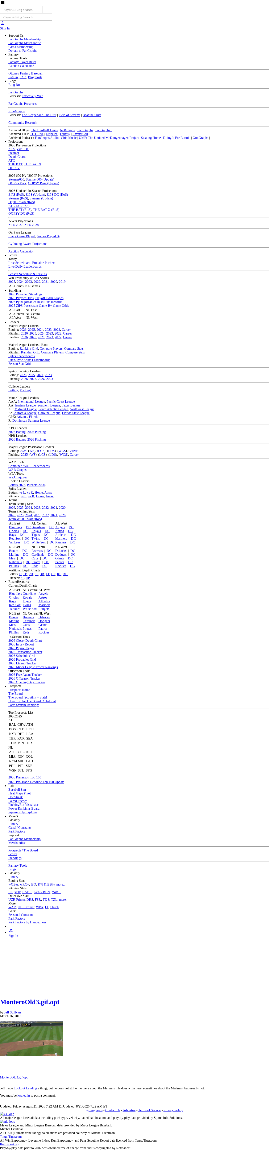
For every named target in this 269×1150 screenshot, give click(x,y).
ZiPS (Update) (35, 194)
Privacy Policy (173, 1110)
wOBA (13, 884)
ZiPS (11, 149)
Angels (60, 527)
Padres (59, 562)
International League (31, 401)
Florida (33, 416)
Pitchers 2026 (36, 485)
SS (36, 574)
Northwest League (82, 409)
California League (25, 413)
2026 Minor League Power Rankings (33, 667)
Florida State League (76, 413)
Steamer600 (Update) (40, 179)
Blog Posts (35, 77)
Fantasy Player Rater (22, 62)
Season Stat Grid (19, 363)
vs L (22, 492)
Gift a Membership (20, 47)
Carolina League (49, 413)
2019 (62, 281)
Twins (36, 538)
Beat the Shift (92, 115)
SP (22, 578)
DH (65, 574)
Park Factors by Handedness (27, 922)
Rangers (60, 542)
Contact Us (112, 1110)
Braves (13, 550)
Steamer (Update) (41, 198)
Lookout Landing (25, 1088)
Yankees (14, 542)
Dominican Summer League (31, 420)
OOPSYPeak (17, 183)
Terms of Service (149, 1110)
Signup (13, 77)
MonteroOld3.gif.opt (29, 1002)
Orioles (14, 531)
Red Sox (15, 538)
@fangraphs (94, 1110)
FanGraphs (15, 92)
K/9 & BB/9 (42, 892)
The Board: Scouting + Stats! (27, 697)
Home (39, 492)
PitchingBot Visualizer (23, 804)
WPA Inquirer (17, 477)
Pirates (36, 562)
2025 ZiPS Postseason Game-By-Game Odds (38, 305)
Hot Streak (15, 797)
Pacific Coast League (61, 401)
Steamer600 (16, 179)
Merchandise (16, 843)
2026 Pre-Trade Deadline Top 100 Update (36, 782)
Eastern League (25, 405)
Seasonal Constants (21, 914)
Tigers (36, 534)
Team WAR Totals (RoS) (25, 519)
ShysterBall (80, 134)
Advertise (129, 1110)
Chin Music (68, 137)
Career (66, 329)
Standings (14, 858)
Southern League (48, 405)
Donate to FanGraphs (22, 50)
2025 (11, 281)
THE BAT (15, 164)
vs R (30, 492)
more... (61, 884)
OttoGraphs (200, 137)
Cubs (35, 558)
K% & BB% (46, 884)
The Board (15, 693)
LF (48, 574)
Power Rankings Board (24, 808)
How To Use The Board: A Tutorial (32, 701)
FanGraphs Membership (24, 39)
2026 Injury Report (21, 644)
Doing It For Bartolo (176, 137)
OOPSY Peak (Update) (43, 183)
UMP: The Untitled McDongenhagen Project (109, 137)
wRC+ (24, 884)
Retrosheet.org (9, 1144)
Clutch (54, 907)
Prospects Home (19, 690)
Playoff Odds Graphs (49, 298)
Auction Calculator (21, 66)
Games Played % (48, 236)
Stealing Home (151, 137)
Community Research (22, 122)
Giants (59, 558)
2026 (23, 329)
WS (31, 451)
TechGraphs (85, 130)
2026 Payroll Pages (21, 648)
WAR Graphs (17, 469)
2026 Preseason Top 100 (24, 777)
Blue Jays (15, 527)
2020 (53, 281)
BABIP (27, 892)
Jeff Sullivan (12, 1012)
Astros (59, 531)
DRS (29, 899)
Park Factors (16, 831)
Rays (12, 534)
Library (13, 824)
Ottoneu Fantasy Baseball (25, 73)
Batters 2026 (16, 485)
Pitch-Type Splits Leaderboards (29, 360)
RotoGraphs (16, 111)
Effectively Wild (32, 96)
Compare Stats (73, 348)
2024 (20, 281)
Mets (12, 558)
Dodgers (61, 554)
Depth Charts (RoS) (21, 202)
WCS (62, 451)
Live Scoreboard (19, 262)
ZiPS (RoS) (16, 194)
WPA (39, 907)
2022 (37, 281)
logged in (23, 1095)
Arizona (22, 416)
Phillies (14, 566)
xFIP (18, 892)
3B (42, 574)
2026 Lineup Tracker (22, 663)
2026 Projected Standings (25, 294)
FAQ (23, 77)
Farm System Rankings (23, 705)
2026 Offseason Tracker (24, 678)
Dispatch (52, 134)
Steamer (13, 153)
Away (48, 492)
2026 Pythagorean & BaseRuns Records (35, 302)
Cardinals (38, 554)
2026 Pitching (36, 432)
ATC (11, 160)
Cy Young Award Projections (27, 244)
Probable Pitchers (43, 262)
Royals (36, 531)
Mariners (61, 538)
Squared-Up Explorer (22, 812)
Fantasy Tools (17, 865)
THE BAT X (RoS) (46, 209)
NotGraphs (67, 130)
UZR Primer (16, 899)
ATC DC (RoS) (18, 206)
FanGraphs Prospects (22, 103)
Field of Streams (69, 115)
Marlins (14, 554)
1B (25, 574)
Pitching (25, 390)
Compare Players (51, 348)
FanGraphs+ (103, 130)
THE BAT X (32, 164)
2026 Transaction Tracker (25, 652)
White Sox (39, 542)
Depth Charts (17, 156)
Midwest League (26, 409)
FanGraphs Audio (47, 137)
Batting (13, 390)
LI (46, 907)
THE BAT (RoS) (19, 209)
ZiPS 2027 (15, 225)
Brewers (37, 550)
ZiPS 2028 (31, 225)
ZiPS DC (23, 149)
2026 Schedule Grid (21, 655)
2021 (45, 281)
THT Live (37, 134)
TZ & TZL (50, 899)
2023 (28, 281)
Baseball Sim (17, 789)
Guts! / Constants (19, 827)
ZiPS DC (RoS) (57, 194)
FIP (10, 892)
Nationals (15, 562)
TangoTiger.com (11, 1136)
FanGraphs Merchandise (24, 43)
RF (59, 574)
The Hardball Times (44, 130)
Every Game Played (21, 236)
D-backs (60, 550)
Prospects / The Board (23, 850)
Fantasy (65, 134)
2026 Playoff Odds (21, 298)
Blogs (12, 869)
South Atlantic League (53, 409)
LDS (51, 451)
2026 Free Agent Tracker (25, 674)
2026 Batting (17, 432)
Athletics (61, 534)
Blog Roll (14, 84)
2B (31, 574)
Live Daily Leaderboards (25, 266)
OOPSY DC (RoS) (21, 213)
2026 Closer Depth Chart (25, 640)
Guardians (38, 527)
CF (53, 574)
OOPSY (14, 168)
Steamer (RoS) (18, 198)
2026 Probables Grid (22, 659)
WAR (12, 907)
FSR (38, 899)
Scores (12, 854)
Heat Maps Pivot (19, 793)
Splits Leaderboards (21, 356)
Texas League (71, 405)
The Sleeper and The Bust (39, 115)
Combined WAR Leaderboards (29, 466)
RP (28, 578)
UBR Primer (26, 907)
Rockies (60, 566)
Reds (35, 566)
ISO (33, 884)
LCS (41, 451)
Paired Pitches (17, 801)
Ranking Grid (29, 348)
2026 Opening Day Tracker (26, 682)
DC (28, 527)
